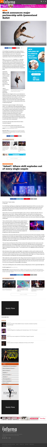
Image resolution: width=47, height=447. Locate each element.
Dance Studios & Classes (8, 368)
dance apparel (21, 130)
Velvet (12, 271)
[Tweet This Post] (10, 47)
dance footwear (6, 131)
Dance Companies (7, 381)
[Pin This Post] (14, 47)
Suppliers (5, 372)
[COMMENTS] (22, 47)
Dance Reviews (5, 270)
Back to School (6, 370)
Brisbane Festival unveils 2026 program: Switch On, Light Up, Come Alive (21, 149)
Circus (25, 269)
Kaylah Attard (35, 270)
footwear (17, 131)
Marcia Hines (41, 270)
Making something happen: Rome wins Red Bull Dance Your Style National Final (37, 289)
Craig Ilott (29, 269)
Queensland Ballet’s (9, 59)
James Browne (28, 270)
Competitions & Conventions (9, 366)
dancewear (12, 131)
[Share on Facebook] (6, 47)
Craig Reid (34, 269)
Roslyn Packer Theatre (20, 271)
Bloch (18, 59)
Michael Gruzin (15, 132)
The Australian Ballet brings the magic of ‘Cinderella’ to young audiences (22, 289)
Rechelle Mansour (6, 271)
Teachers (5, 376)
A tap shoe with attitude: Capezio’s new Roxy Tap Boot (14, 147)
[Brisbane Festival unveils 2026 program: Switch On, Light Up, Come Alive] (22, 145)
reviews (12, 271)
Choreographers (6, 378)
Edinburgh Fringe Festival (14, 270)
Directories (32, 444)
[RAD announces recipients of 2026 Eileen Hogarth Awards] (6, 145)
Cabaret (22, 269)
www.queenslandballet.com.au (11, 128)
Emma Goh (23, 270)
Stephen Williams (28, 271)
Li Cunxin (10, 132)
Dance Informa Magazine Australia (8, 444)
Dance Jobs (5, 383)
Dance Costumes (7, 374)
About (17, 444)
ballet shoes (12, 130)
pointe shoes (22, 132)
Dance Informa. (14, 267)
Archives (26, 444)
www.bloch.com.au (6, 127)
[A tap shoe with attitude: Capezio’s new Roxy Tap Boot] (14, 145)
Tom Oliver (8, 271)
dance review (40, 269)
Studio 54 (35, 271)
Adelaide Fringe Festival (14, 269)
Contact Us (22, 444)
